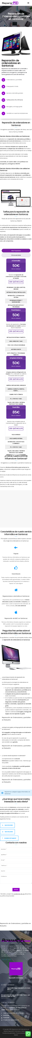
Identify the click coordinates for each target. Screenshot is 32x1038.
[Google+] (5, 959)
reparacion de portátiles (8, 950)
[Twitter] (8, 959)
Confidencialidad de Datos (8, 956)
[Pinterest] (10, 959)
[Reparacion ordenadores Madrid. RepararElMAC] (10, 3)
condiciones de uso (19, 894)
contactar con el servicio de (15, 1008)
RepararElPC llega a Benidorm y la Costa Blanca (18, 988)
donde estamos (14, 1006)
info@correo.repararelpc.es (11, 1020)
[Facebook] (2, 959)
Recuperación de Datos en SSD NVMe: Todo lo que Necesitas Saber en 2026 (15, 995)
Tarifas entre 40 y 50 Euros (14, 100)
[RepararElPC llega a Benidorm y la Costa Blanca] (4, 988)
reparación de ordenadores (21, 948)
